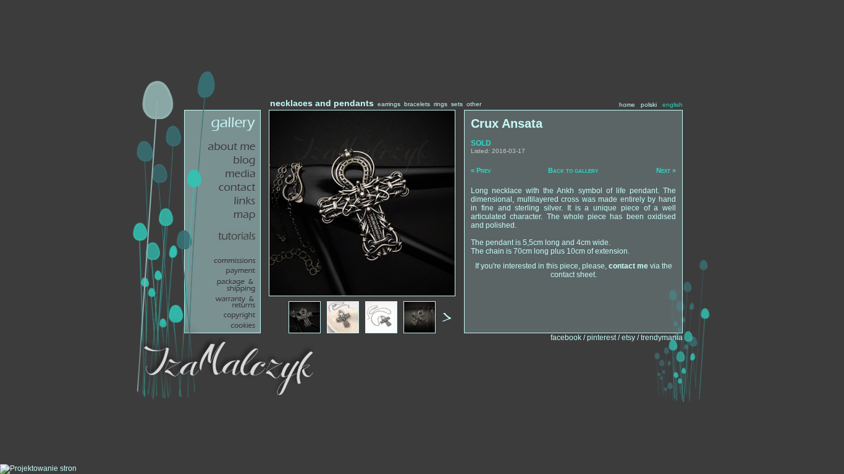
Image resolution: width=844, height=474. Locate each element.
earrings (389, 104)
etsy (628, 337)
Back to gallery (573, 170)
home (627, 104)
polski (649, 104)
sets (457, 104)
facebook (566, 337)
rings (440, 104)
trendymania (662, 337)
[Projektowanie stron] (38, 468)
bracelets (417, 104)
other (473, 104)
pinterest (601, 337)
